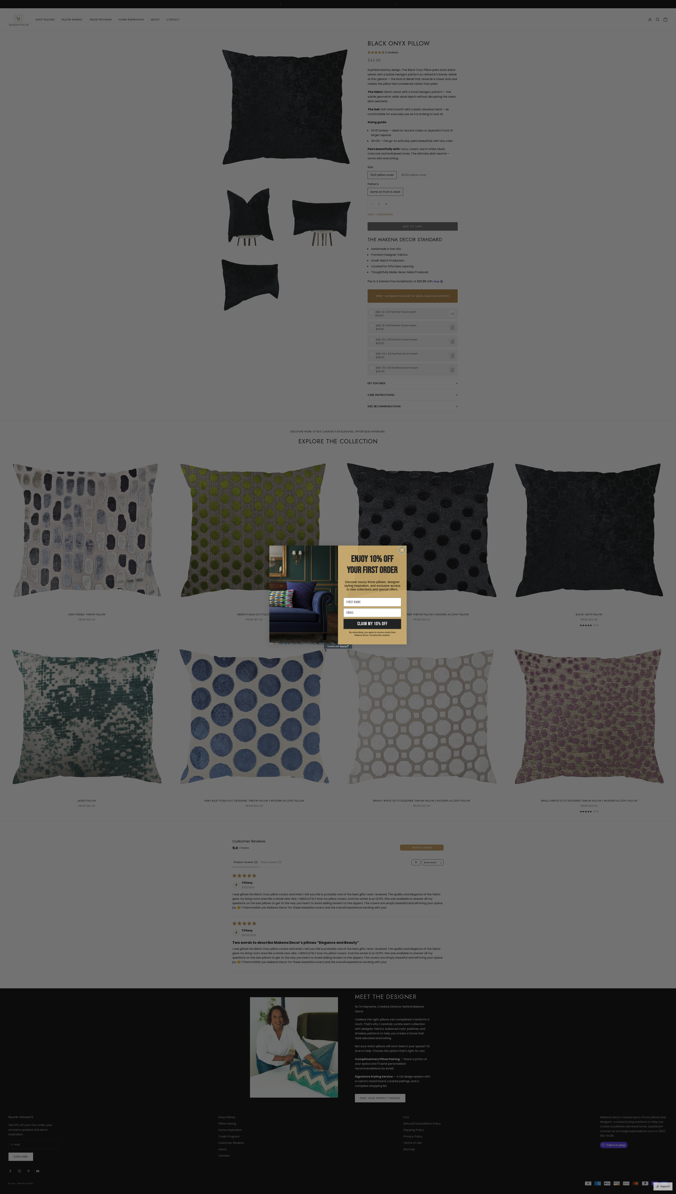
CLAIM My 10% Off (372, 624)
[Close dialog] (402, 550)
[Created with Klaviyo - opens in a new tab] (338, 646)
